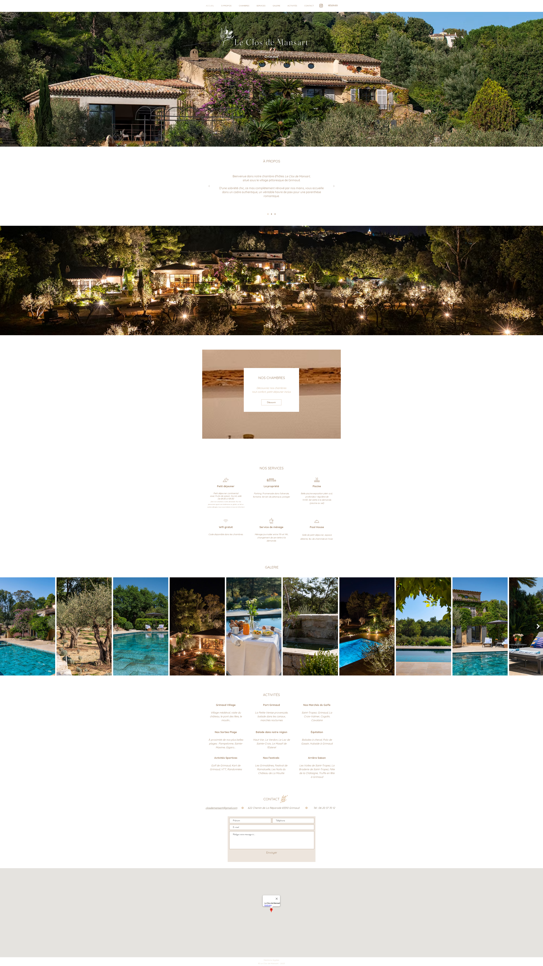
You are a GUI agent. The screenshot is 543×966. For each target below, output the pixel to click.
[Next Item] (538, 626)
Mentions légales (271, 960)
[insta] (321, 6)
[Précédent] (209, 186)
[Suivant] (334, 186)
